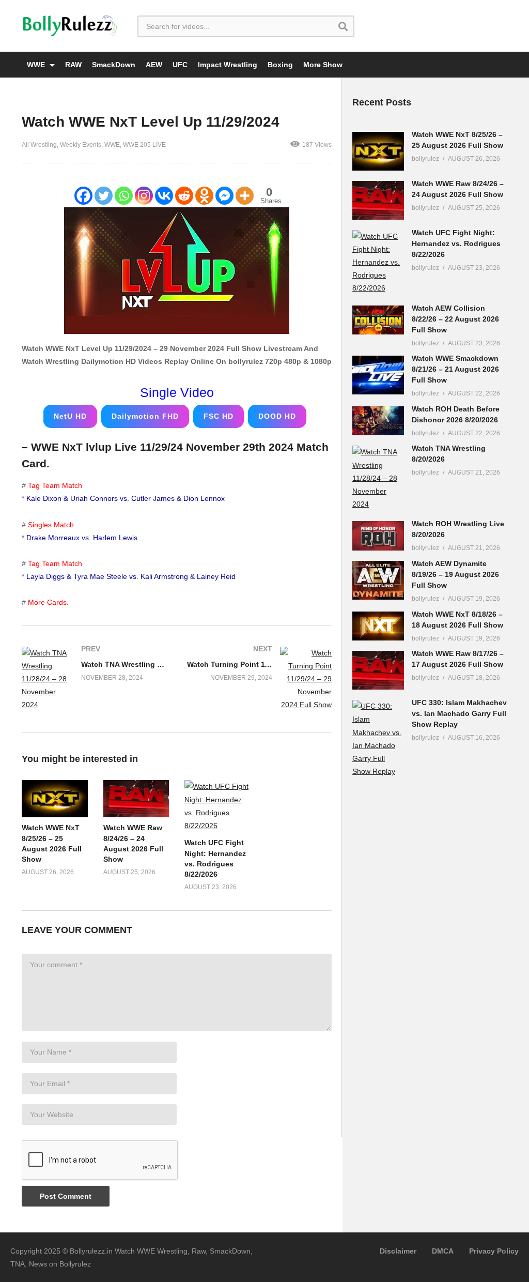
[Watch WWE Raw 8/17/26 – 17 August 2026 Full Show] (378, 670)
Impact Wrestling (227, 64)
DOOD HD (277, 416)
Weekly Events (80, 144)
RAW (73, 64)
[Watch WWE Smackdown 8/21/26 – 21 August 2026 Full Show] (378, 375)
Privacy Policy (494, 1251)
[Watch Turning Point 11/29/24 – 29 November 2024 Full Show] (259, 679)
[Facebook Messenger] (224, 196)
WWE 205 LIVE (144, 144)
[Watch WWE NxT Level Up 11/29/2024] (55, 798)
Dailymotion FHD (145, 416)
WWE (37, 64)
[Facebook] (83, 196)
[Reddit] (184, 196)
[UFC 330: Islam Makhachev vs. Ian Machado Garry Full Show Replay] (378, 739)
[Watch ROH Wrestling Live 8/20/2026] (378, 535)
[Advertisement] (429, 951)
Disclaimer (398, 1251)
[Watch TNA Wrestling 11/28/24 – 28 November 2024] (94, 679)
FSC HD (219, 416)
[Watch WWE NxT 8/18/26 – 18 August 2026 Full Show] (378, 626)
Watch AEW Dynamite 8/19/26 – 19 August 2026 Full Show (455, 574)
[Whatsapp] (124, 196)
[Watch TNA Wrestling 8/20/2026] (378, 478)
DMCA (443, 1251)
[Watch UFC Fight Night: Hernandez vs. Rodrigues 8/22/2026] (378, 262)
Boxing (280, 64)
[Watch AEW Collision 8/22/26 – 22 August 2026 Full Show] (378, 320)
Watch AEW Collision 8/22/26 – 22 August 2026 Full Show (455, 319)
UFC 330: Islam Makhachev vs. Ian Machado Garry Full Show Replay (459, 713)
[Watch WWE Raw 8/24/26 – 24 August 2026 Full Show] (378, 200)
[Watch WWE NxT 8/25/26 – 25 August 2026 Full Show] (378, 151)
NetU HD (70, 416)
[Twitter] (104, 196)
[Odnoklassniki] (204, 196)
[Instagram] (144, 196)
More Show (323, 64)
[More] (245, 196)
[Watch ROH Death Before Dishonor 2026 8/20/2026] (378, 420)
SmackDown (113, 64)
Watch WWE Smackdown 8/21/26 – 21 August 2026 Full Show (455, 369)
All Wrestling (39, 144)
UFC (180, 64)
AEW (154, 64)
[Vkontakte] (164, 196)
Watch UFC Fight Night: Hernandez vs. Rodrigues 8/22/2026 (456, 243)
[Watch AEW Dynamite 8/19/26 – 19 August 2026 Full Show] (378, 580)
